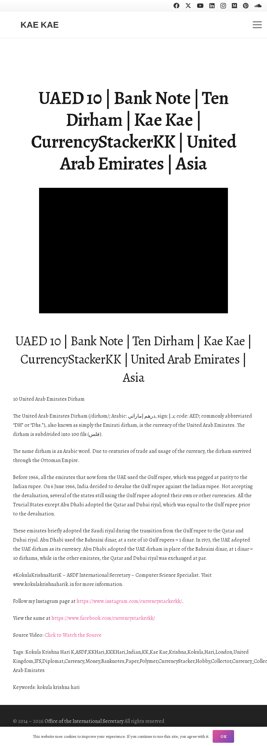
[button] (257, 24)
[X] (188, 5)
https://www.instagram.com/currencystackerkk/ (129, 601)
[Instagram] (223, 6)
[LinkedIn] (212, 5)
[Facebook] (176, 5)
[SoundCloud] (258, 5)
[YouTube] (200, 5)
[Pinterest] (245, 5)
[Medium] (234, 5)
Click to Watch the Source (73, 635)
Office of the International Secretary (84, 721)
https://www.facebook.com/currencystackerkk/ (103, 618)
